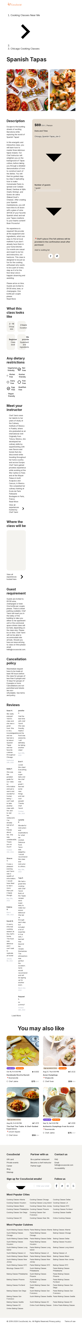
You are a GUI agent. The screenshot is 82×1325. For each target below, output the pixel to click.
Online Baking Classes (15, 1308)
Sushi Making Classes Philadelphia (38, 1269)
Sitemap (10, 1172)
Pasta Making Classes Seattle (64, 1296)
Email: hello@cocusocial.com (63, 1164)
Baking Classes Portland (16, 1285)
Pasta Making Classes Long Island (40, 1248)
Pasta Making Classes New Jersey (40, 1260)
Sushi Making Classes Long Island (17, 1248)
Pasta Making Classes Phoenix (61, 1275)
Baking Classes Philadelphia (17, 1274)
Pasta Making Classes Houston (38, 1243)
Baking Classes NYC (60, 1265)
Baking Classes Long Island (63, 1247)
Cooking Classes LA (60, 1203)
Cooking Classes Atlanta (16, 1200)
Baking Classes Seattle (15, 1302)
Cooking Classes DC (14, 1218)
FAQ (56, 1159)
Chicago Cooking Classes (25, 48)
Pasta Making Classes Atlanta (41, 1230)
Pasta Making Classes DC (62, 1302)
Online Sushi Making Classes (41, 1305)
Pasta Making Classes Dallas (40, 1239)
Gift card (10, 1159)
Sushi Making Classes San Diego (40, 1286)
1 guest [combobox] (37, 188)
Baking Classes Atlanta (61, 1230)
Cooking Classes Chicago (39, 1200)
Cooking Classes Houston (16, 1203)
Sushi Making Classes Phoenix (38, 1275)
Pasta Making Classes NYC (40, 1265)
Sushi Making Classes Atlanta (18, 1230)
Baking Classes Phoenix (16, 1280)
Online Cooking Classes (62, 1218)
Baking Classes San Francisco (14, 1297)
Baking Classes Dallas (61, 1239)
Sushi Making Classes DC (39, 1302)
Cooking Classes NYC (61, 1206)
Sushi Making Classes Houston (15, 1243)
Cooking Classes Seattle (62, 1212)
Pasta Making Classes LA (39, 1253)
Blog (8, 1169)
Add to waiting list (42, 250)
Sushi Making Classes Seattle (41, 1296)
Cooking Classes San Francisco (38, 1213)
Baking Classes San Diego (16, 1291)
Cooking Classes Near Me (25, 15)
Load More (16, 1016)
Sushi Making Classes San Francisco (40, 1292)
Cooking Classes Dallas (61, 1200)
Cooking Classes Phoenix (39, 1209)
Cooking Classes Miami (15, 1206)
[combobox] (54, 134)
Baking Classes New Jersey (63, 1259)
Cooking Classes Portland (62, 1209)
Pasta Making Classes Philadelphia (61, 1269)
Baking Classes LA (60, 1253)
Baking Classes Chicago (62, 1233)
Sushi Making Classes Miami (17, 1256)
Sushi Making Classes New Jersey (17, 1260)
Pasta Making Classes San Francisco (63, 1292)
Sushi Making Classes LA (16, 1253)
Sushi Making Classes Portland (38, 1281)
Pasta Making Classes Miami (40, 1256)
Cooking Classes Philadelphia (18, 1209)
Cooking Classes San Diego (17, 1212)
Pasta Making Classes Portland (61, 1281)
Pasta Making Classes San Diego (63, 1286)
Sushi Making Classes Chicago (15, 1234)
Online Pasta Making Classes (64, 1305)
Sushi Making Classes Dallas (17, 1239)
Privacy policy (55, 1321)
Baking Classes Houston (62, 1242)
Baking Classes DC (14, 1305)
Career (9, 1166)
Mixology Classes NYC (15, 1268)
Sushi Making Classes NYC (17, 1265)
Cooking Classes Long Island (41, 1203)
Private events (12, 1163)
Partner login (35, 1166)
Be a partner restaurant (39, 1159)
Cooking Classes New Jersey (41, 1206)
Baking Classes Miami (61, 1256)
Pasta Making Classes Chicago (38, 1234)
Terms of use (70, 1321)
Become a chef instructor (40, 1163)
